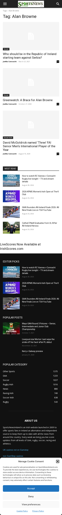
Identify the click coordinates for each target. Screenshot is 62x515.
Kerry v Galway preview (32, 351)
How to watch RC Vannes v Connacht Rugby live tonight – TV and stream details (39, 179)
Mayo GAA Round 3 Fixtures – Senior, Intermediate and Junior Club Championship (39, 326)
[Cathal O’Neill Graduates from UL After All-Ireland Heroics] (11, 228)
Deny (31, 496)
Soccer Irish (8, 138)
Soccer (6, 49)
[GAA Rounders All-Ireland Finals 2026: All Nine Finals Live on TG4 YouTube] (11, 212)
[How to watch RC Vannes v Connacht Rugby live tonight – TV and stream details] (11, 181)
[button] (57, 461)
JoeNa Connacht (10, 61)
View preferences (31, 504)
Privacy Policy (38, 511)
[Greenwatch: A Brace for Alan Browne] (31, 82)
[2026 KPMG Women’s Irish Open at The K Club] (11, 196)
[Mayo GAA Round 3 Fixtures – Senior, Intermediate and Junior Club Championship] (11, 328)
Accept (31, 488)
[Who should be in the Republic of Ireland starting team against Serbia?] (31, 36)
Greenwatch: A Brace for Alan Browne (28, 100)
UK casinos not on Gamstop (15, 450)
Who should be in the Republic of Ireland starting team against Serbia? (30, 55)
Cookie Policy (22, 511)
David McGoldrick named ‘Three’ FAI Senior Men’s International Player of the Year (29, 146)
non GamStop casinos (13, 456)
